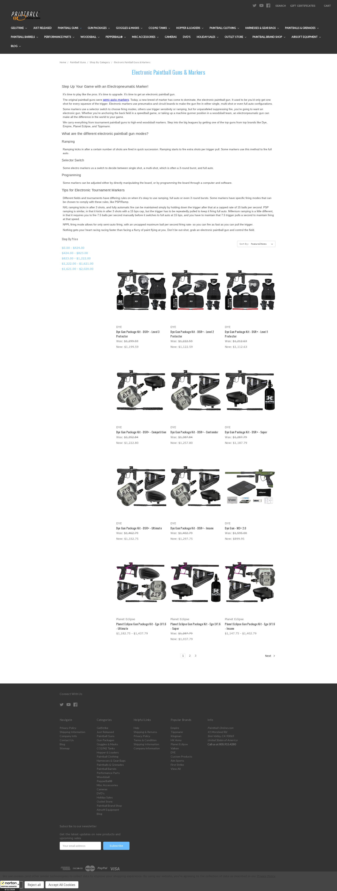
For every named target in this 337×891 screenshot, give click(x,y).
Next (268, 655)
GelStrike (17, 27)
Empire (175, 727)
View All (176, 768)
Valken (175, 748)
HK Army (176, 740)
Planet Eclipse (179, 744)
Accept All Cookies (62, 885)
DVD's (187, 36)
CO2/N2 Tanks (158, 27)
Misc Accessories (144, 36)
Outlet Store (234, 36)
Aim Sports (177, 760)
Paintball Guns (68, 27)
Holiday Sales (206, 36)
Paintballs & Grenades (300, 27)
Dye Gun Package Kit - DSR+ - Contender (194, 432)
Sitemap (65, 748)
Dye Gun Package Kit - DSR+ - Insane (192, 528)
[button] (10, 885)
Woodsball (89, 36)
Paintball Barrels (23, 36)
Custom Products (181, 756)
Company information (147, 748)
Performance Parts (58, 36)
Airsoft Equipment (305, 36)
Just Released (42, 27)
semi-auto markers (116, 99)
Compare (140, 290)
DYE (173, 752)
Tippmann (177, 732)
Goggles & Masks (128, 27)
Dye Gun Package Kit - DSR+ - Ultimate (139, 528)
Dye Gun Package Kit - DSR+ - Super (246, 432)
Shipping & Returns (145, 732)
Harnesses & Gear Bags (260, 27)
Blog (14, 46)
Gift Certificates (302, 5)
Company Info (68, 736)
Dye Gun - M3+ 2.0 (235, 528)
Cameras (171, 36)
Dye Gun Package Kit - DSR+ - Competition (141, 432)
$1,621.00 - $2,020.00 (77, 268)
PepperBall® (114, 36)
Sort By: (244, 244)
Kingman (176, 736)
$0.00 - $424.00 (73, 247)
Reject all (34, 885)
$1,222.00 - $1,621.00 (77, 263)
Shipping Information (72, 732)
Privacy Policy (68, 727)
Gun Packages (97, 27)
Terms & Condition (145, 740)
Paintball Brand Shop (268, 36)
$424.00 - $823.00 (75, 253)
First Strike (177, 764)
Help (136, 727)
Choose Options (141, 296)
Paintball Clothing (223, 27)
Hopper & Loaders (188, 27)
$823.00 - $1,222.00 (76, 258)
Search (280, 5)
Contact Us (67, 740)
